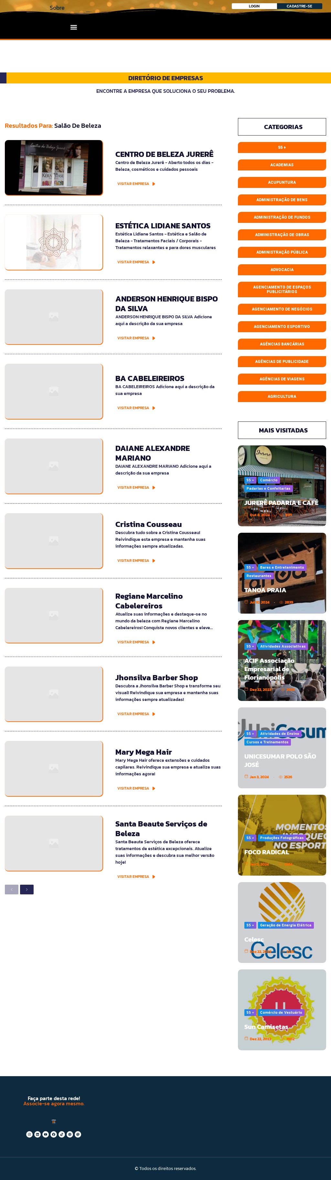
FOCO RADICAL (266, 852)
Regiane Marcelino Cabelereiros (149, 600)
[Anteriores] (11, 889)
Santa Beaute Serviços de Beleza (161, 828)
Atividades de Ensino (279, 733)
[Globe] (70, 1134)
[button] (74, 27)
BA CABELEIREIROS (149, 378)
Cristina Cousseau (148, 524)
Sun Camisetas (266, 1027)
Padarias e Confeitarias (269, 488)
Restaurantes (259, 575)
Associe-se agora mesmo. (53, 1103)
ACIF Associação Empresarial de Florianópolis (269, 669)
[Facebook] (53, 1134)
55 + (250, 480)
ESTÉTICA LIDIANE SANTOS (162, 225)
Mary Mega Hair (143, 752)
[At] (78, 1134)
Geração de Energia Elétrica (286, 925)
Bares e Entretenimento (282, 567)
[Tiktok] (62, 1134)
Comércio (269, 480)
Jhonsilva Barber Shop (156, 677)
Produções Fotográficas (282, 837)
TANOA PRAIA (265, 590)
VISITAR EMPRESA (133, 184)
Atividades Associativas (283, 646)
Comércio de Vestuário (281, 1012)
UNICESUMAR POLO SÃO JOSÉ (280, 760)
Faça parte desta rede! (54, 1098)
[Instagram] (29, 1134)
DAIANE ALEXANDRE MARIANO (152, 453)
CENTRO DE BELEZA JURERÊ (164, 154)
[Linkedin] (37, 1134)
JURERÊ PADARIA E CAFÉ (281, 503)
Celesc (254, 939)
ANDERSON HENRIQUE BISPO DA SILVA (166, 303)
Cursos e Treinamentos (268, 742)
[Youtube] (45, 1134)
